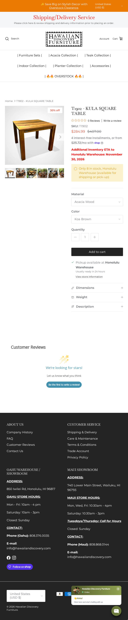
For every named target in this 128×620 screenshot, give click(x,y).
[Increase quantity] (95, 237)
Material (77, 194)
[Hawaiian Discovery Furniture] (64, 39)
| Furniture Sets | (29, 55)
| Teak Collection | (98, 55)
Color (75, 211)
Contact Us (15, 451)
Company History (20, 432)
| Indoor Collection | (31, 66)
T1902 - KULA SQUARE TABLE (35, 100)
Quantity (78, 229)
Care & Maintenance (82, 438)
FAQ (10, 438)
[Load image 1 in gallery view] (34, 135)
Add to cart (97, 252)
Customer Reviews (21, 445)
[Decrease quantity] (75, 237)
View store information (89, 276)
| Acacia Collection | (63, 55)
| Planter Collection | (68, 66)
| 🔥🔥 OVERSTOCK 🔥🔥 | (64, 76)
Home (9, 100)
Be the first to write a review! (64, 384)
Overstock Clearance (63, 7)
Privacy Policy (77, 457)
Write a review (112, 120)
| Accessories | (100, 66)
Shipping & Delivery (82, 432)
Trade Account (78, 451)
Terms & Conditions (81, 445)
